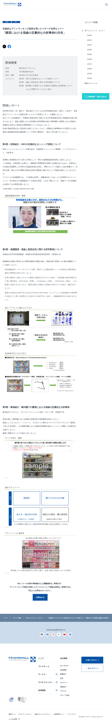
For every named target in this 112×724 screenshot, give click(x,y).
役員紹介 (63, 687)
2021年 (89, 45)
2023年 (89, 35)
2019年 (89, 54)
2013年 (89, 78)
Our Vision (64, 665)
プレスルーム (43, 666)
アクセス (63, 691)
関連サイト (12, 714)
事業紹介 (63, 674)
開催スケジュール (91, 83)
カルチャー (64, 682)
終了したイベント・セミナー (95, 30)
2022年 (89, 40)
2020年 (89, 50)
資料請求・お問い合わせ (97, 96)
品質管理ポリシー (59, 714)
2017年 (89, 64)
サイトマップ (71, 714)
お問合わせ (40, 597)
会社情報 (63, 658)
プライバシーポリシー (25, 714)
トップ (5, 618)
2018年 (89, 59)
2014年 (89, 73)
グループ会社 (65, 695)
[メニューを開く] (106, 4)
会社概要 (63, 670)
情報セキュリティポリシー (43, 714)
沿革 (61, 678)
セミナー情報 (91, 22)
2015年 (89, 69)
